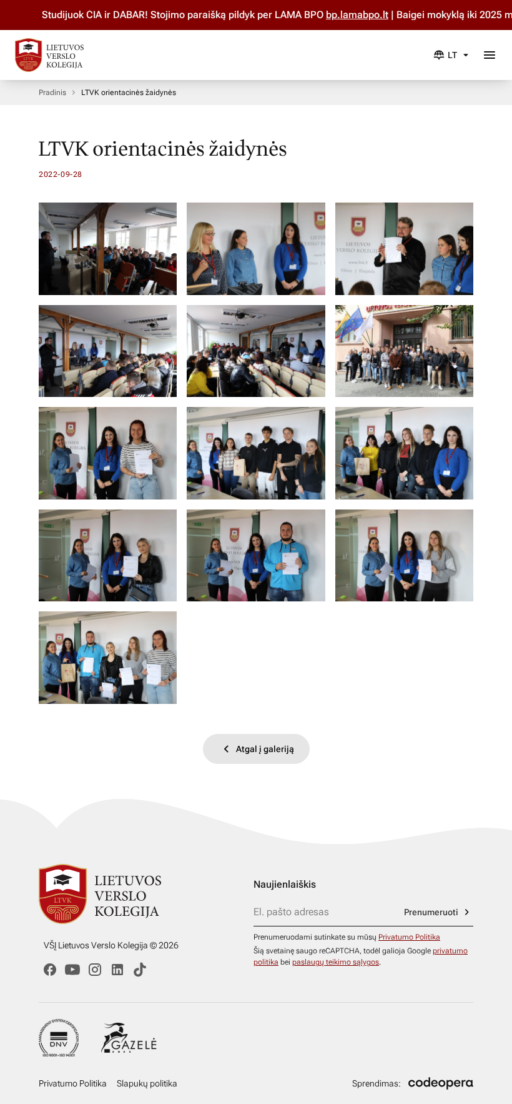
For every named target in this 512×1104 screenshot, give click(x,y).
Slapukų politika (147, 1083)
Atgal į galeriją (265, 749)
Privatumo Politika (409, 937)
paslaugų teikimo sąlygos (335, 962)
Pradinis (52, 92)
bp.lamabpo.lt (334, 15)
